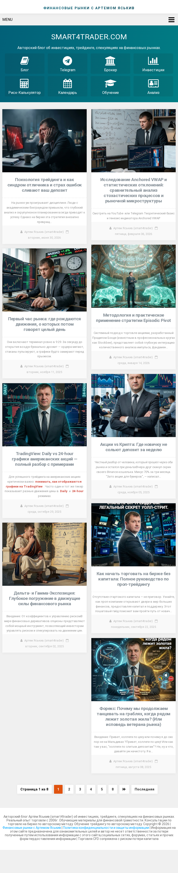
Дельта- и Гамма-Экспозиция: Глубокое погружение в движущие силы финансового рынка (44, 598)
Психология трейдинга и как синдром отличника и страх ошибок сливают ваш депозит (44, 185)
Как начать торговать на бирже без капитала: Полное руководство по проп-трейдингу (134, 579)
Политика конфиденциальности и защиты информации (106, 828)
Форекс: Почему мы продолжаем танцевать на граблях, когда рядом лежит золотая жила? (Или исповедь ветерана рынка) (133, 716)
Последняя (144, 789)
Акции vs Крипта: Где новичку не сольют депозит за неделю (133, 447)
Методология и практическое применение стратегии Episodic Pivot (133, 317)
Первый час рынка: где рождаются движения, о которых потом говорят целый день (44, 324)
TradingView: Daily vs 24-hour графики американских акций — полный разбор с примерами (44, 459)
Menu (7, 19)
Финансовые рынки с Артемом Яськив (32, 828)
